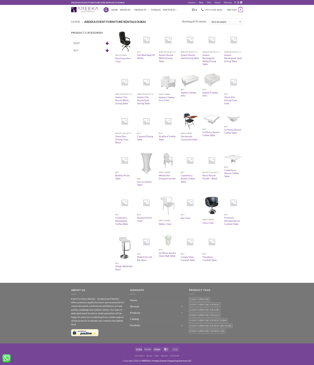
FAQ (209, 2)
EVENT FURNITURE (199, 299)
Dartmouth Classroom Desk (189, 138)
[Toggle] (182, 306)
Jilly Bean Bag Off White (146, 56)
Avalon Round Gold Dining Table (190, 56)
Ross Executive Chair (122, 60)
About (217, 2)
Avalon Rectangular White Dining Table (209, 60)
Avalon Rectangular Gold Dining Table (233, 58)
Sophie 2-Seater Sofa (210, 94)
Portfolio (169, 9)
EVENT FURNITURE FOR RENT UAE (207, 331)
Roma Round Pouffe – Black (209, 177)
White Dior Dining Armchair (167, 177)
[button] (106, 10)
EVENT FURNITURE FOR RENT (205, 304)
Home (114, 9)
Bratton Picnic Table (122, 177)
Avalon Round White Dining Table (166, 58)
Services (125, 9)
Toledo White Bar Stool (124, 268)
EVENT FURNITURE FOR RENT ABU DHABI (211, 325)
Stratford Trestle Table (167, 138)
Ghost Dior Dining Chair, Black (122, 139)
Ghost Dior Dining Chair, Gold (231, 100)
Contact (191, 2)
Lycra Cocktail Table (144, 183)
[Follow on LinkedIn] (241, 2)
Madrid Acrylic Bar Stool (144, 258)
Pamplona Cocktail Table (209, 258)
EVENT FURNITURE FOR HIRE (204, 310)
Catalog (156, 9)
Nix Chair (186, 218)
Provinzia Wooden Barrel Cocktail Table (232, 220)
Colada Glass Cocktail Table (188, 258)
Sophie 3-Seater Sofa (189, 94)
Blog (201, 2)
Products (140, 9)
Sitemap (228, 2)
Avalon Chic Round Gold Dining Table (143, 100)
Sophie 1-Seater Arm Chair (167, 99)
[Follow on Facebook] (235, 2)
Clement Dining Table (145, 138)
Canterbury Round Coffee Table (188, 178)
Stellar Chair (165, 224)
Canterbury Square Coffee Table (231, 173)
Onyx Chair (208, 222)
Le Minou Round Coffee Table (232, 131)
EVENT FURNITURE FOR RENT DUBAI (208, 320)
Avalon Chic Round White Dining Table (122, 100)
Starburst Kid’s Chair (144, 219)
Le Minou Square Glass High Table (167, 254)
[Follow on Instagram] (238, 2)
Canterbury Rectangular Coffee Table (121, 220)
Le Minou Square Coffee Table (210, 134)
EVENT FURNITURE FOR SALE (204, 315)
